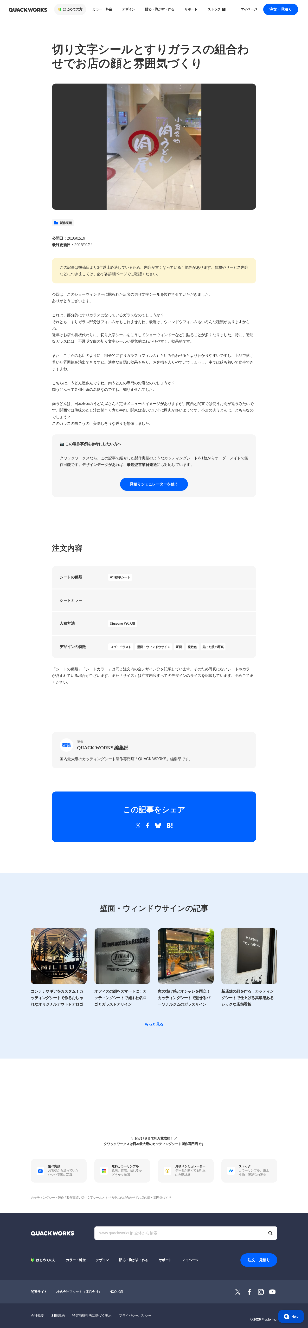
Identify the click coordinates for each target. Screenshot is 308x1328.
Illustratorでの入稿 (122, 623)
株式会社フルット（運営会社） (79, 1292)
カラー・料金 (102, 9)
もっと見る (154, 1024)
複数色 (192, 647)
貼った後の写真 (213, 647)
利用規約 (57, 1315)
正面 (179, 647)
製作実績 (66, 223)
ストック (214, 9)
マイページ (249, 9)
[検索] (270, 1233)
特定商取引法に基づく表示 (91, 1315)
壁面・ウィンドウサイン (153, 647)
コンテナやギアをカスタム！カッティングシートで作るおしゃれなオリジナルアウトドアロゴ (57, 997)
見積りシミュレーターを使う (154, 484)
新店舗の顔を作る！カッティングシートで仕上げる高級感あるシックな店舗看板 (247, 997)
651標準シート (120, 577)
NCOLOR (116, 1292)
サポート (191, 9)
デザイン (128, 9)
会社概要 (37, 1315)
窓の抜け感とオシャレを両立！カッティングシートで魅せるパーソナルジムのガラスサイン (184, 997)
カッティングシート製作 (47, 1197)
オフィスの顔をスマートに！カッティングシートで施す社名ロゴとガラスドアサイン (120, 997)
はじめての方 (72, 9)
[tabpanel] (154, 147)
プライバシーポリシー (135, 1315)
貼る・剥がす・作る (159, 9)
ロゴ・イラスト (120, 647)
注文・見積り (281, 9)
